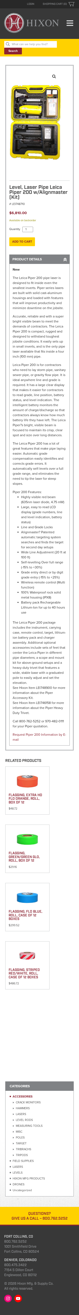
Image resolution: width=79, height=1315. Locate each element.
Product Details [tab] (27, 259)
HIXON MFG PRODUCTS (29, 1178)
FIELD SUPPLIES (23, 1161)
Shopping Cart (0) (55, 4)
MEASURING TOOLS (29, 1126)
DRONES (18, 1184)
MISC (19, 1131)
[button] (54, 76)
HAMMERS (23, 1108)
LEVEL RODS (24, 1120)
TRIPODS (22, 1155)
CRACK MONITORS (28, 1102)
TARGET (21, 1143)
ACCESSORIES (22, 1096)
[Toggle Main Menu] (70, 23)
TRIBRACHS (23, 1149)
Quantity (14, 229)
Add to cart (22, 241)
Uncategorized (22, 1190)
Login (30, 4)
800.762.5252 (55, 1218)
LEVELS (18, 1172)
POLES (20, 1137)
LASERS (21, 1114)
